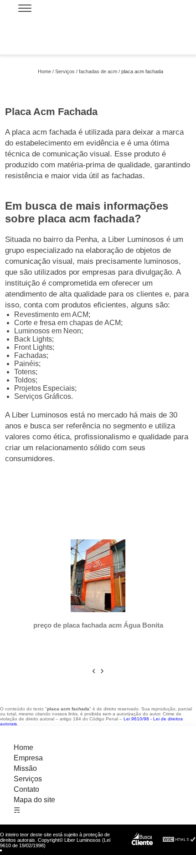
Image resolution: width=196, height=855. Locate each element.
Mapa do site (34, 800)
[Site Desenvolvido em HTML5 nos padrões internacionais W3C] (179, 839)
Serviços (28, 779)
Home (23, 747)
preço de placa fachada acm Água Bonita (98, 625)
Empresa (28, 758)
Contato (26, 789)
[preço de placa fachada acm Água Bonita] (98, 576)
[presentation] (94, 670)
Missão (25, 768)
